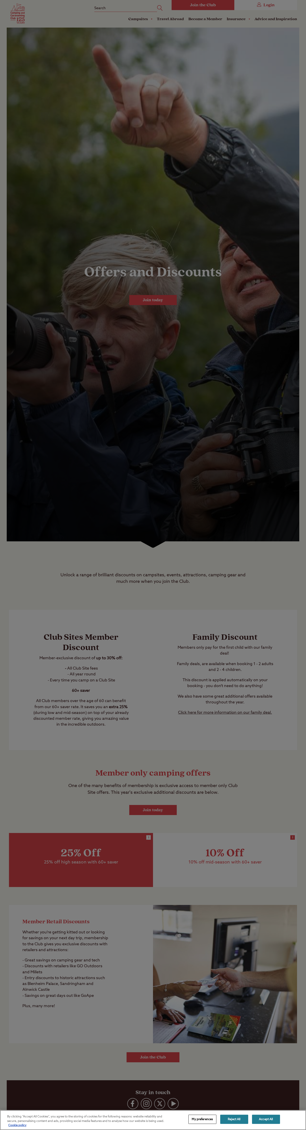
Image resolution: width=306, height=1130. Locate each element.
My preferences (202, 1119)
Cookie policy (17, 1125)
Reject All (234, 1119)
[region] (153, 1120)
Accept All (266, 1119)
